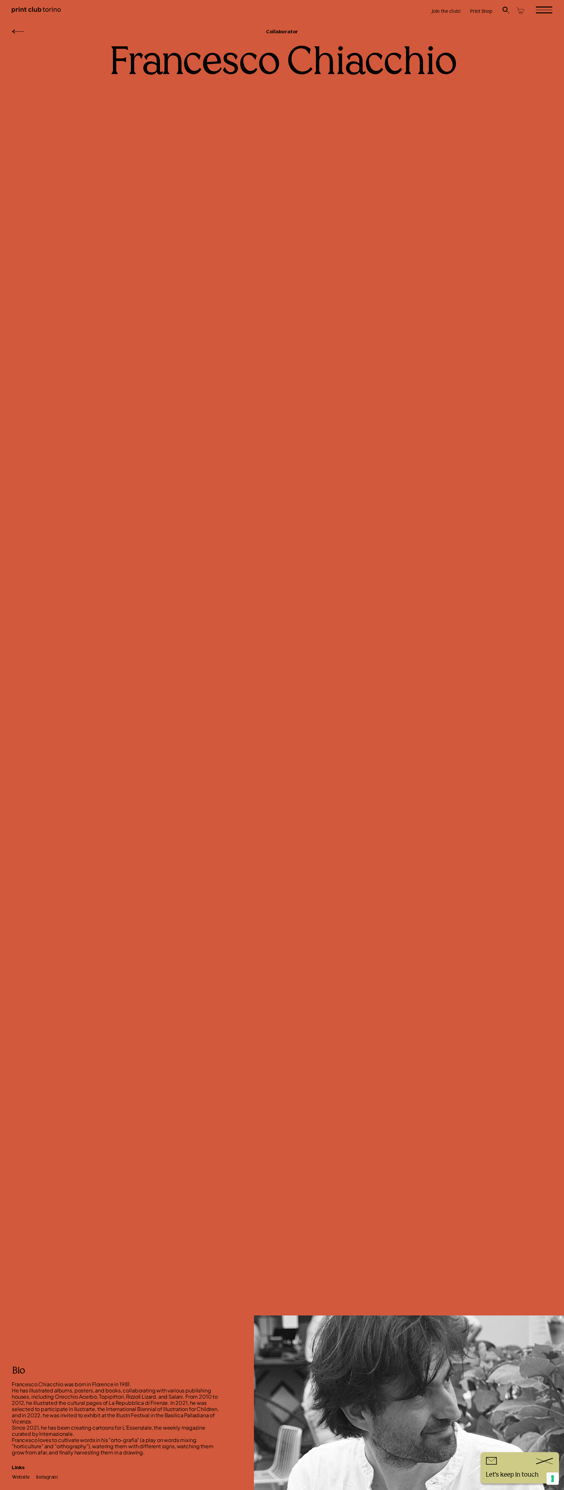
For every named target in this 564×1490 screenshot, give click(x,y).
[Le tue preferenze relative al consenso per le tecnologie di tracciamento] (552, 1478)
